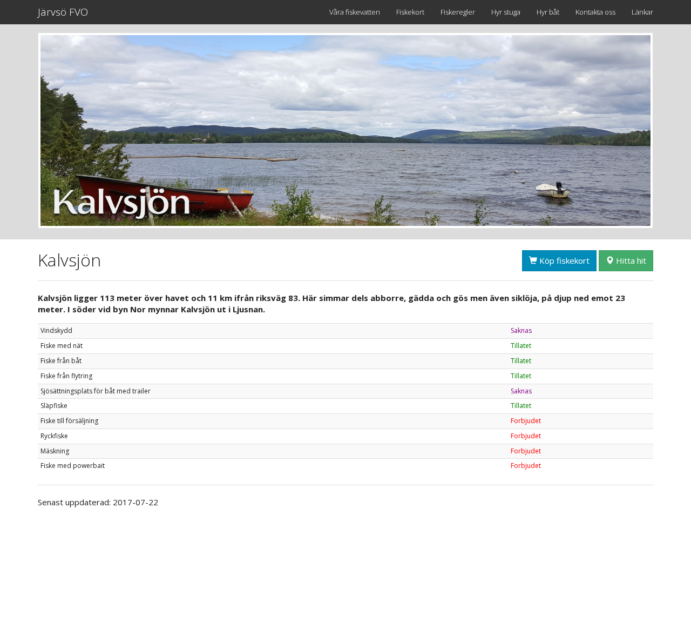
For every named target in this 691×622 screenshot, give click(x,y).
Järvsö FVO (63, 12)
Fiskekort (410, 12)
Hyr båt (548, 12)
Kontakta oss (595, 12)
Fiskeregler (458, 12)
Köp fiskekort (563, 260)
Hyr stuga (505, 12)
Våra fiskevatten (354, 12)
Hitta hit (630, 260)
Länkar (642, 12)
